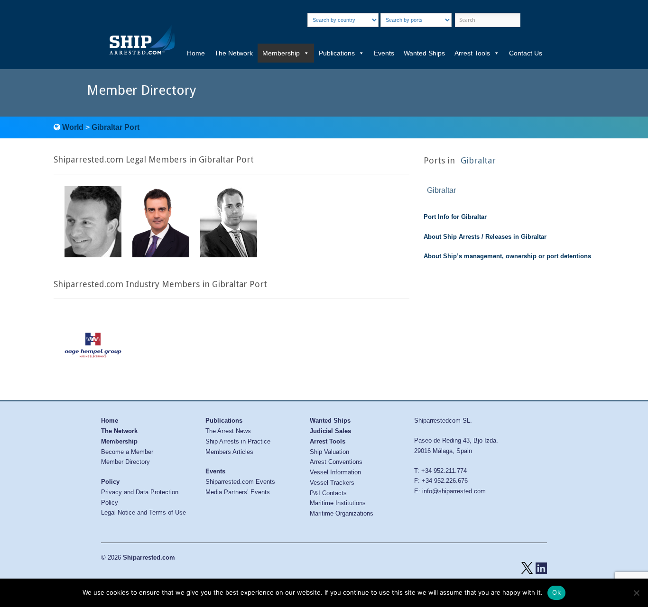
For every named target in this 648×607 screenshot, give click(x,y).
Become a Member (127, 451)
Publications (337, 53)
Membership (281, 53)
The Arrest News (228, 431)
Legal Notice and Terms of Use (143, 512)
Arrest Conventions (336, 461)
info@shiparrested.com (454, 491)
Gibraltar (478, 160)
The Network (233, 53)
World (72, 127)
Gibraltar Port (115, 127)
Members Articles (229, 451)
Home (196, 53)
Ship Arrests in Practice (237, 441)
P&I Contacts (328, 493)
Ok (556, 592)
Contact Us (525, 53)
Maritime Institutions (338, 503)
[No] (636, 593)
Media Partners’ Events (237, 492)
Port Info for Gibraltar (455, 216)
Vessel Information (335, 472)
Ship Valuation (329, 451)
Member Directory (125, 461)
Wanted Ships (424, 53)
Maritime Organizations (341, 513)
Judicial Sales (330, 431)
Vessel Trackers (332, 482)
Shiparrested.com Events (240, 481)
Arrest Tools (472, 53)
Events (384, 53)
